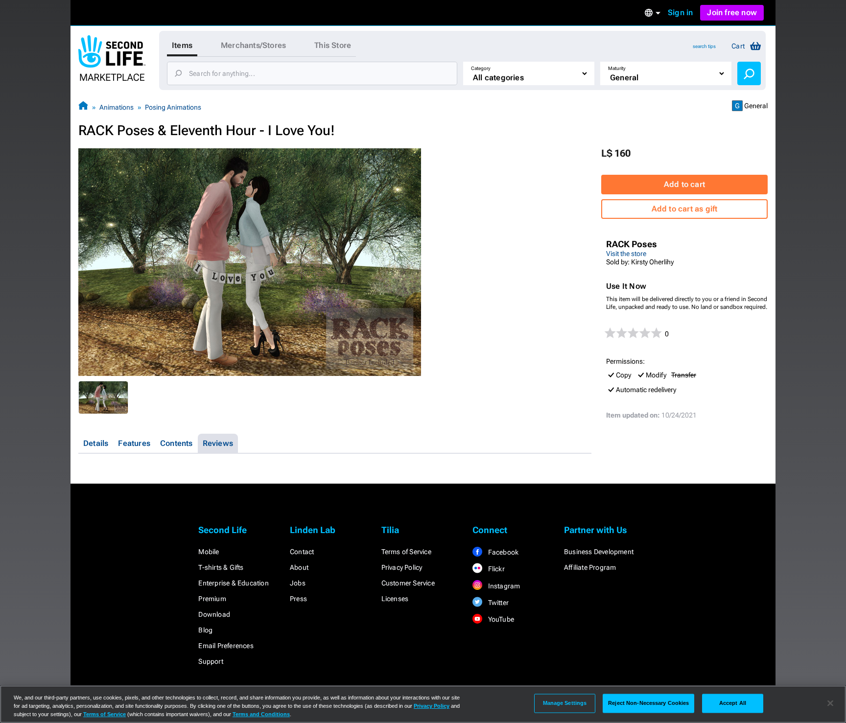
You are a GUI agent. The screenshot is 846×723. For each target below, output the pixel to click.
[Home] (83, 107)
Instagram (503, 586)
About (299, 567)
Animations (116, 107)
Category (481, 68)
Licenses (395, 599)
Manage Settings (565, 703)
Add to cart (684, 184)
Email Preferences (225, 646)
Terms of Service (406, 552)
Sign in (680, 12)
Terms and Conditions (261, 714)
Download (214, 614)
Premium (212, 599)
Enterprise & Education (233, 583)
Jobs (298, 583)
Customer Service (408, 583)
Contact (302, 552)
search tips (704, 46)
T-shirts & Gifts (220, 567)
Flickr (495, 569)
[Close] (830, 703)
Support (210, 661)
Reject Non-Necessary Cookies (648, 703)
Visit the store (626, 253)
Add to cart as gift (685, 208)
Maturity (617, 68)
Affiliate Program (590, 567)
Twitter (497, 602)
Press (298, 599)
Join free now (732, 12)
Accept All (732, 703)
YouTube (500, 619)
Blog (205, 630)
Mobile (208, 552)
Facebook (502, 552)
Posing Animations (173, 107)
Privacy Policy (402, 567)
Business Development (599, 552)
